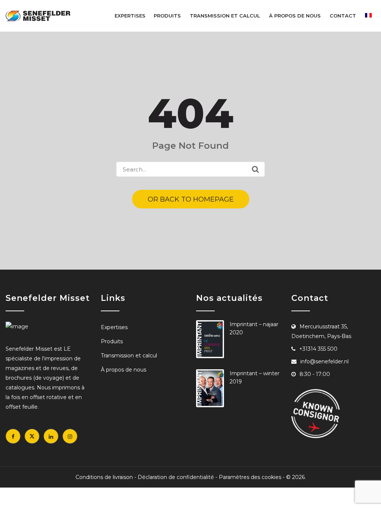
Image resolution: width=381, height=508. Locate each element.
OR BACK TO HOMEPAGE (191, 199)
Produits (167, 16)
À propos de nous (295, 16)
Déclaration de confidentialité (176, 477)
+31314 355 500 (318, 348)
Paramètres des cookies (250, 477)
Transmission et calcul (225, 16)
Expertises (130, 16)
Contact (343, 16)
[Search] (255, 169)
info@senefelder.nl (324, 361)
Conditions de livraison (104, 477)
